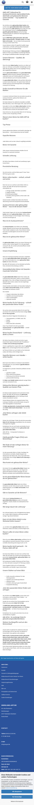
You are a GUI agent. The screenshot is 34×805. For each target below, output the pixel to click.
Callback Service (5, 694)
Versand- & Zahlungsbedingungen (10, 673)
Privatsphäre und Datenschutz (9, 691)
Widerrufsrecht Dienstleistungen (9, 679)
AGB (2, 685)
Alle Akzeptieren (17, 791)
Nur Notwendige (17, 797)
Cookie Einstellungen (6, 697)
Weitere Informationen (17, 801)
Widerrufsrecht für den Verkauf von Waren (12, 676)
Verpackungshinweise (7, 682)
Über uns (3, 688)
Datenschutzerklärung (11, 788)
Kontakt (3, 670)
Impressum (4, 667)
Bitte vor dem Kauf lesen (17, 8)
